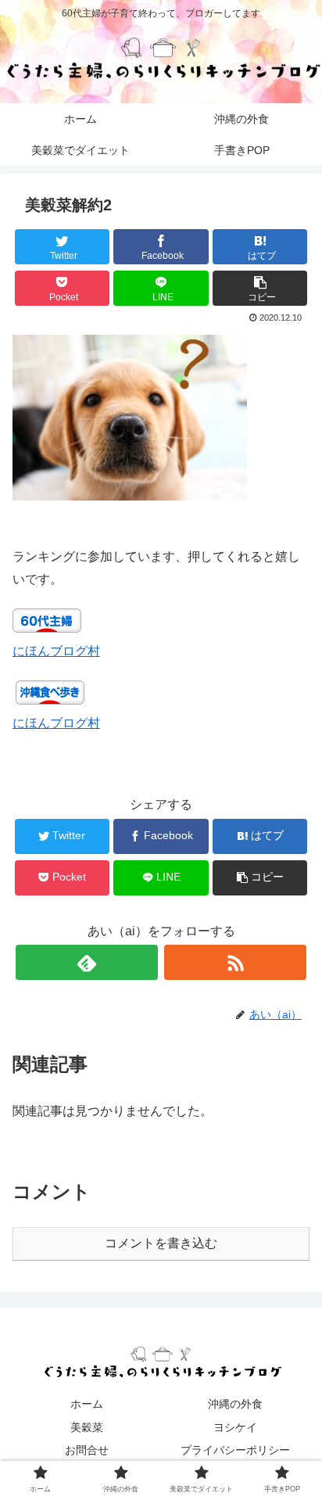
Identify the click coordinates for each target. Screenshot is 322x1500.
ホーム (86, 1404)
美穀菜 (86, 1427)
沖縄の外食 (235, 1404)
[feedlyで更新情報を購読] (87, 962)
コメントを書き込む (161, 1243)
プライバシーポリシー (235, 1450)
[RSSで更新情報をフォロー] (235, 962)
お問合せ (87, 1450)
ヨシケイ (235, 1427)
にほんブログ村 (56, 651)
